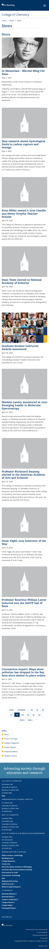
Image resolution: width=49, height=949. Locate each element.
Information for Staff (10, 873)
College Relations (8, 861)
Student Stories (10, 756)
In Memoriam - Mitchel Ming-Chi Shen (23, 72)
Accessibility (42, 932)
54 (32, 710)
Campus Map (7, 905)
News (12, 20)
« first (12, 709)
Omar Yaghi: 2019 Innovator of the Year (24, 542)
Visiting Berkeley (9, 908)
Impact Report (10, 747)
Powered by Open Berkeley (36, 929)
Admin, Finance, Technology (12, 855)
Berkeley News (8, 897)
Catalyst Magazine (11, 743)
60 (29, 715)
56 (43, 710)
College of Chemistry (15, 14)
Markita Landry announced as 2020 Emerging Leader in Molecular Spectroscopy (24, 405)
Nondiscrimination (40, 935)
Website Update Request (11, 887)
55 (38, 710)
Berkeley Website (9, 894)
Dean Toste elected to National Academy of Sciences (22, 281)
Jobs (3, 878)
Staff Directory (8, 884)
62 (40, 715)
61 (34, 715)
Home (4, 20)
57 (12, 715)
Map (3, 796)
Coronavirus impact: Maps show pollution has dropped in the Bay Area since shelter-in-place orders (23, 672)
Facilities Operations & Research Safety (17, 870)
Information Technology (11, 875)
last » (31, 720)
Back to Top (43, 946)
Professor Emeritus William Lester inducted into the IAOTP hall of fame (24, 603)
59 (23, 715)
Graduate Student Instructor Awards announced (20, 347)
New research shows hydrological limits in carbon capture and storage (23, 144)
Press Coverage (10, 738)
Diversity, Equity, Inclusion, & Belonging (17, 867)
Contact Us (6, 864)
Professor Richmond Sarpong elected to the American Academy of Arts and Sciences (23, 475)
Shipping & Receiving (10, 881)
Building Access (8, 858)
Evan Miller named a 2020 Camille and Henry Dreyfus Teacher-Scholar (24, 213)
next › (23, 720)
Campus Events (8, 902)
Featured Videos (11, 751)
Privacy (44, 938)
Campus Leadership (10, 900)
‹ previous (22, 709)
